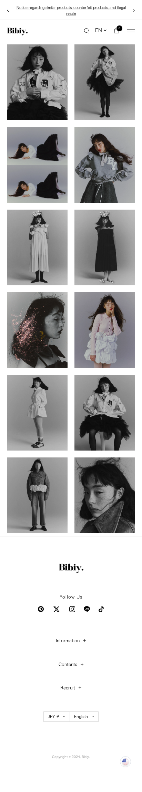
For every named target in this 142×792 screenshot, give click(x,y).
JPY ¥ (53, 716)
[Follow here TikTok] (101, 609)
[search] (87, 30)
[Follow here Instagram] (72, 609)
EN (98, 30)
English (81, 716)
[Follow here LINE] (87, 609)
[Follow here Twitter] (56, 609)
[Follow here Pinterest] (41, 609)
